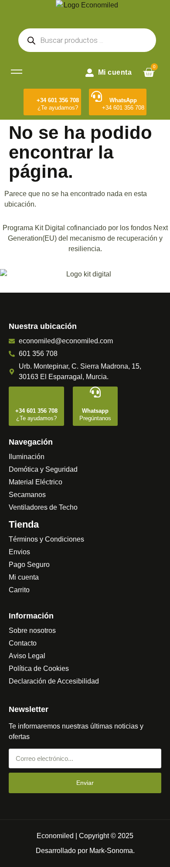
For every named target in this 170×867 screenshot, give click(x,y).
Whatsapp (95, 411)
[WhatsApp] (96, 96)
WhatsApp (123, 100)
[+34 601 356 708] (31, 96)
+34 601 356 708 (58, 100)
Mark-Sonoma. (112, 850)
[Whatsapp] (95, 392)
